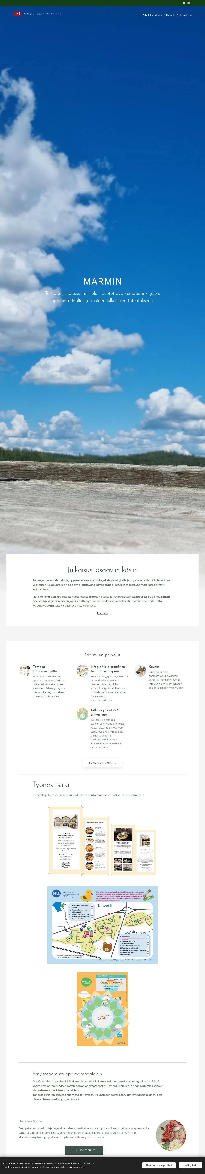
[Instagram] (188, 3)
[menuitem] (137, 15)
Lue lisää (102, 613)
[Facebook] (184, 3)
